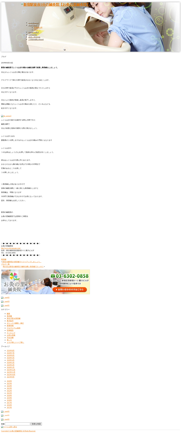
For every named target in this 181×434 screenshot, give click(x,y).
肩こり (9, 340)
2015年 (9, 407)
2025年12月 (11, 370)
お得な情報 (11, 335)
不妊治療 (10, 338)
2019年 (9, 398)
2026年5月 (10, 358)
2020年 (9, 395)
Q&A (36, 30)
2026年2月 (10, 365)
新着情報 (10, 326)
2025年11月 (11, 372)
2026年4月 (10, 360)
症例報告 (10, 330)
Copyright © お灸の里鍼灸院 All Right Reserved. (18, 431)
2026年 (9, 381)
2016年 (9, 405)
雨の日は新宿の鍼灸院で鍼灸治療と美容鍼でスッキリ (23, 267)
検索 (3, 424)
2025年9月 (10, 377)
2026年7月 (10, 353)
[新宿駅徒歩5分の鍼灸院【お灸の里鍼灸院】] (55, 4)
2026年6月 (10, 355)
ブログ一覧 (5, 264)
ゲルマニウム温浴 (13, 328)
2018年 (9, 400)
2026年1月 (10, 367)
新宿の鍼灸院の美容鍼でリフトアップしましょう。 (21, 262)
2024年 (9, 386)
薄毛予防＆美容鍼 (13, 318)
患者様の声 (38, 28)
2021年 (9, 393)
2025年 (9, 383)
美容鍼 (3, 259)
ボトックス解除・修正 (15, 323)
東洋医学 (10, 321)
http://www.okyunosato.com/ (11, 248)
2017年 (9, 403)
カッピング (11, 333)
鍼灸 (8, 314)
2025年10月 (11, 375)
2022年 (9, 391)
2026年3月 (10, 363)
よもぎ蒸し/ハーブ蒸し (15, 342)
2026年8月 (10, 351)
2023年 (9, 388)
